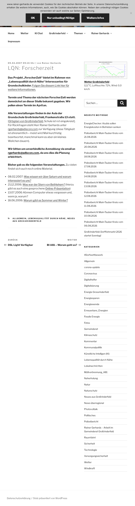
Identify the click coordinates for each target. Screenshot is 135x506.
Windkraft (89, 468)
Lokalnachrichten (93, 365)
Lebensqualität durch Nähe (47, 218)
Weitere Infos (95, 17)
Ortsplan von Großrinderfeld (26, 121)
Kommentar (90, 341)
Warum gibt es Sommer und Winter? (46, 200)
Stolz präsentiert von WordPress (50, 498)
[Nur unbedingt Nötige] (131, 13)
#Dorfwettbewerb (93, 254)
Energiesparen (91, 298)
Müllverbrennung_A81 (96, 372)
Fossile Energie (92, 316)
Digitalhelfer (90, 279)
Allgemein (20, 218)
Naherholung (91, 378)
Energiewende (91, 304)
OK (33, 17)
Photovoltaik (91, 409)
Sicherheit (89, 443)
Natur (87, 384)
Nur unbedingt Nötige (60, 17)
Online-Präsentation (57, 188)
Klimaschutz (90, 335)
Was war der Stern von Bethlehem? (44, 184)
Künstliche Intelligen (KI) (96, 353)
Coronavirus (90, 273)
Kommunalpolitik (93, 347)
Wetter (24, 33)
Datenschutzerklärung (18, 498)
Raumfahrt (90, 437)
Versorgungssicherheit (96, 456)
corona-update (92, 267)
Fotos (87, 322)
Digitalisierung (91, 285)
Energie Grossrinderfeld (96, 292)
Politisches (89, 415)
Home (11, 33)
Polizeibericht (91, 421)
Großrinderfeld (57, 33)
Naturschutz (90, 390)
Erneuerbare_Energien (96, 310)
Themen (78, 33)
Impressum (14, 41)
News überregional (94, 403)
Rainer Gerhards (100, 33)
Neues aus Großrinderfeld (97, 396)
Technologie (90, 449)
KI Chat (39, 33)
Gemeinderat (91, 328)
